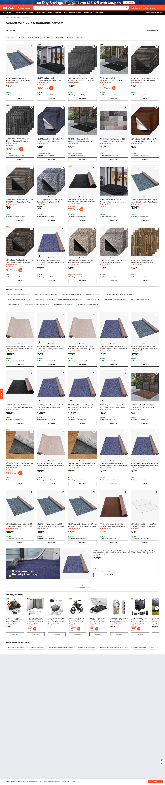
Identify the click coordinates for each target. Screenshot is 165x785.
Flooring (13, 17)
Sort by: (148, 30)
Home (7, 17)
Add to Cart (20, 98)
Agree (155, 781)
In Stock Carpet (26, 17)
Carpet (18, 17)
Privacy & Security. (71, 781)
